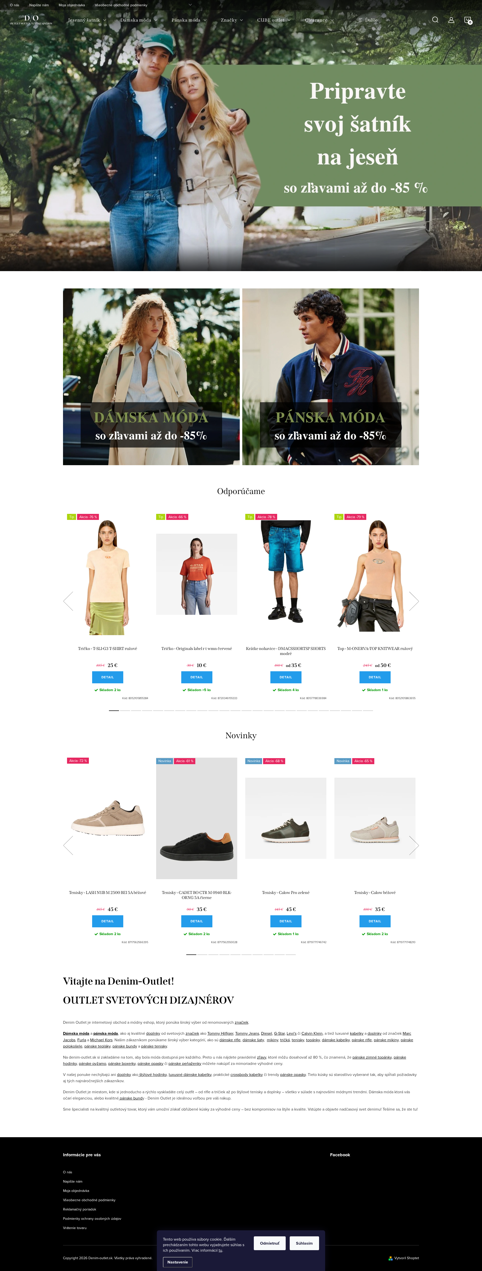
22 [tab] (346, 710)
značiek (241, 1022)
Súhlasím (304, 1243)
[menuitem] (87, 20)
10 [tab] (213, 710)
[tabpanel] (107, 607)
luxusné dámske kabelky (190, 1074)
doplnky (153, 1033)
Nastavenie (177, 1262)
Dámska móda (76, 1033)
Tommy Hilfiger (220, 1033)
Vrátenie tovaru (75, 1227)
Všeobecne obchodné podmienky (121, 5)
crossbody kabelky (246, 1074)
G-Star (279, 1033)
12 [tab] (235, 710)
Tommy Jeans (247, 1033)
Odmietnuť (269, 1243)
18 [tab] (302, 710)
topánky (313, 1040)
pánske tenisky (154, 1046)
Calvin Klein (312, 1033)
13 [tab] (247, 710)
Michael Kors (101, 1040)
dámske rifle (229, 1040)
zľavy (261, 1057)
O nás (14, 5)
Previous (68, 601)
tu (220, 1250)
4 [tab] (147, 710)
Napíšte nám (39, 5)
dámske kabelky (336, 1040)
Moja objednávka (72, 5)
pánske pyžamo (92, 1063)
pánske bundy (124, 1046)
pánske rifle (362, 1040)
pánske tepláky (97, 1046)
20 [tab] (324, 710)
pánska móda (105, 1033)
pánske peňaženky (184, 1063)
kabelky (357, 1033)
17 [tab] (291, 710)
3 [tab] (136, 710)
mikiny (272, 1040)
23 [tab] (357, 710)
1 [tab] (114, 710)
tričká (285, 1040)
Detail (107, 677)
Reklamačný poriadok (79, 1209)
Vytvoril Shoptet (406, 1257)
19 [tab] (313, 710)
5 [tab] (158, 710)
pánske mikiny (386, 1040)
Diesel (266, 1033)
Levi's (291, 1033)
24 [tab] (368, 710)
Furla (81, 1040)
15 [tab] (269, 710)
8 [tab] (191, 710)
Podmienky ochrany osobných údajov (92, 1218)
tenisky (298, 1040)
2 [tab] (125, 710)
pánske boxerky (122, 1063)
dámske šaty (253, 1040)
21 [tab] (335, 710)
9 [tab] (202, 710)
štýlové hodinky (152, 1074)
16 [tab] (280, 710)
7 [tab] (180, 710)
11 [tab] (224, 710)
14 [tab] (258, 710)
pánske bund (130, 1098)
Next (414, 601)
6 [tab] (169, 710)
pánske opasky (150, 1063)
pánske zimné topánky (372, 1057)
